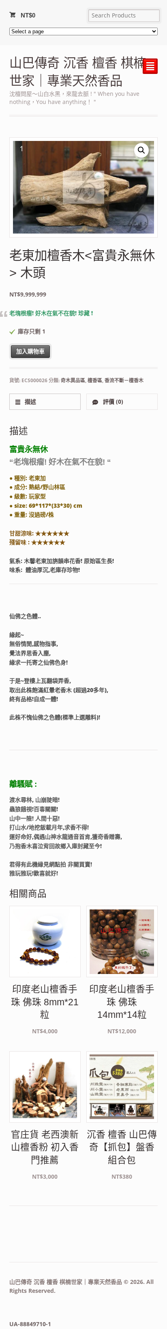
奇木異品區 (73, 380)
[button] (141, 150)
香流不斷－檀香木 (124, 380)
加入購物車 (30, 351)
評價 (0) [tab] (112, 401)
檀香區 (95, 380)
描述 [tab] (29, 401)
